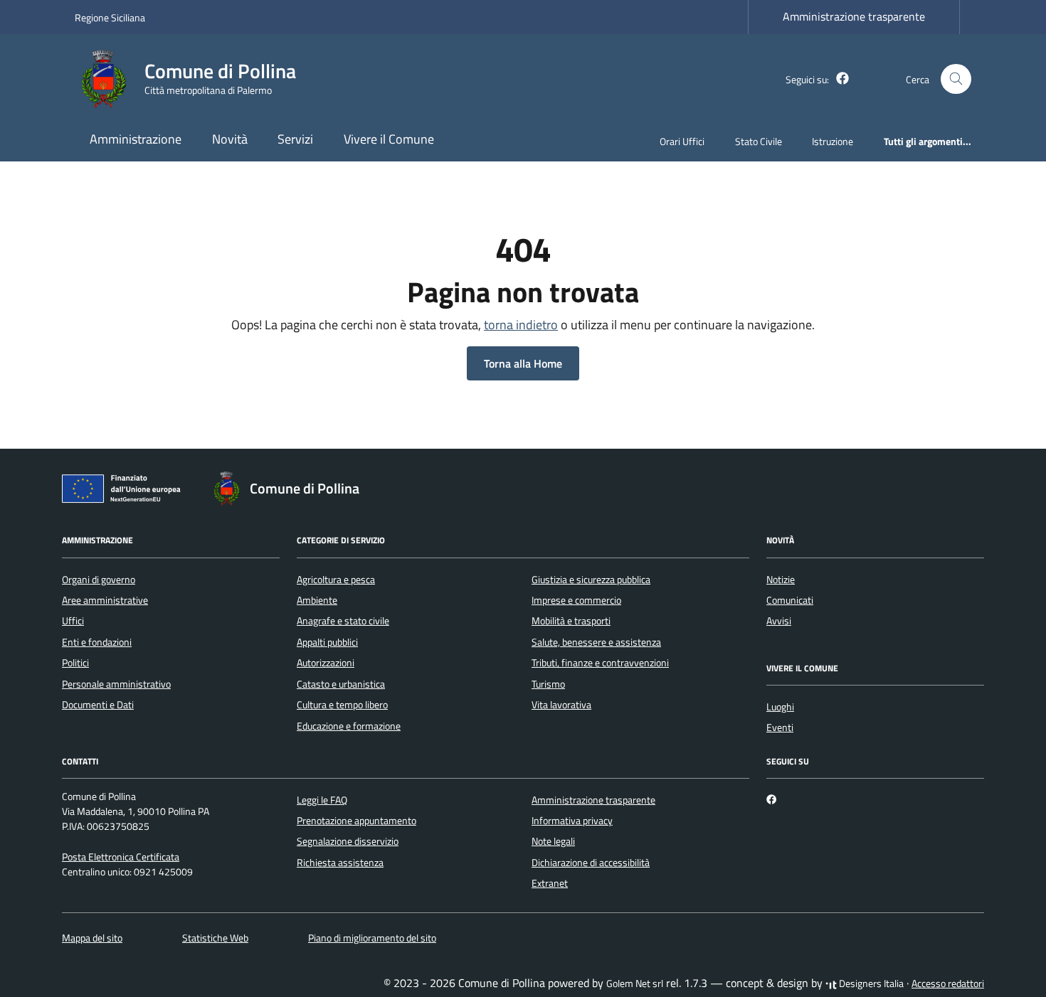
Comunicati (789, 600)
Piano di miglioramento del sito (372, 938)
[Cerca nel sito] (956, 79)
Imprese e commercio (576, 600)
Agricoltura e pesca (336, 579)
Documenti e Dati (98, 705)
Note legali (553, 841)
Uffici (73, 621)
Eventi (779, 727)
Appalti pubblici (327, 642)
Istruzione (832, 141)
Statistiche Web (215, 938)
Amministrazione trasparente (854, 16)
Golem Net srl (634, 983)
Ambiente (317, 600)
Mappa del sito (92, 938)
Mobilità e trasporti (571, 621)
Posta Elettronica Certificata (120, 857)
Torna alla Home (523, 363)
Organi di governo (98, 579)
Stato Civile (758, 141)
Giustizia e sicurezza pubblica (591, 579)
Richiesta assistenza (340, 862)
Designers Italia (870, 983)
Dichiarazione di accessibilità (591, 862)
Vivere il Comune (389, 139)
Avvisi (778, 621)
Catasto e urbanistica (341, 684)
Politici (75, 663)
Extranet (550, 883)
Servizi (295, 139)
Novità (230, 139)
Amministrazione (135, 139)
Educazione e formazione (349, 726)
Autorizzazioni (325, 663)
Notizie (780, 579)
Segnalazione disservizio (347, 841)
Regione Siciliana (110, 17)
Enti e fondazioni (97, 642)
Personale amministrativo (116, 684)
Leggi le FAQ (322, 800)
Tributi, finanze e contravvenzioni (600, 663)
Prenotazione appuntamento (356, 820)
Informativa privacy (572, 820)
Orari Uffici (682, 141)
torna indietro (521, 324)
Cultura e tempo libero (342, 705)
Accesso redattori (948, 983)
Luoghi (780, 707)
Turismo (548, 684)
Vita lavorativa (561, 705)
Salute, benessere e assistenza (596, 642)
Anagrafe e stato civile (343, 621)
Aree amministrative (105, 600)
